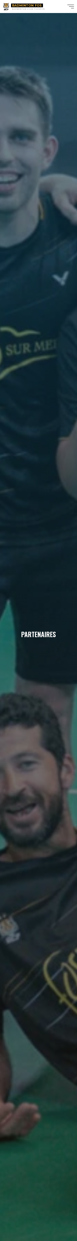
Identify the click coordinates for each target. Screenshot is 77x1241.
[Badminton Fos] (6, 6)
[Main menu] (70, 6)
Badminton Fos (27, 5)
